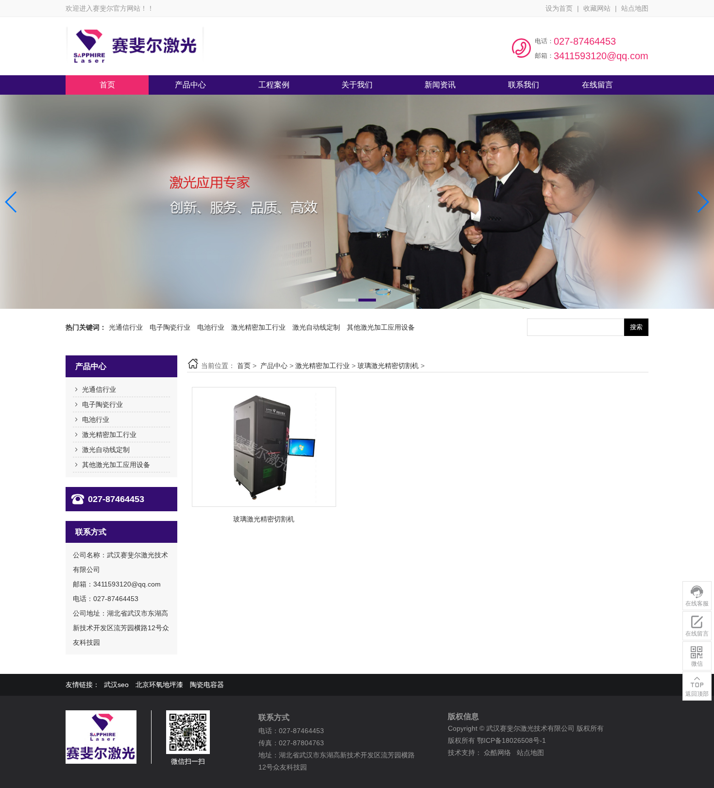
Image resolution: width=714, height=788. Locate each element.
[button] (347, 300)
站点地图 (634, 8)
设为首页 (559, 8)
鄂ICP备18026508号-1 (511, 740)
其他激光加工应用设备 (381, 327)
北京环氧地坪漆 (159, 684)
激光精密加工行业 (258, 327)
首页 (244, 365)
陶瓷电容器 (207, 684)
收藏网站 (597, 8)
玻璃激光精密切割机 (388, 365)
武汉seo (116, 684)
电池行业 (210, 327)
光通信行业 (126, 327)
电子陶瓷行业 (170, 327)
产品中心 (274, 365)
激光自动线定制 (316, 327)
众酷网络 (497, 752)
